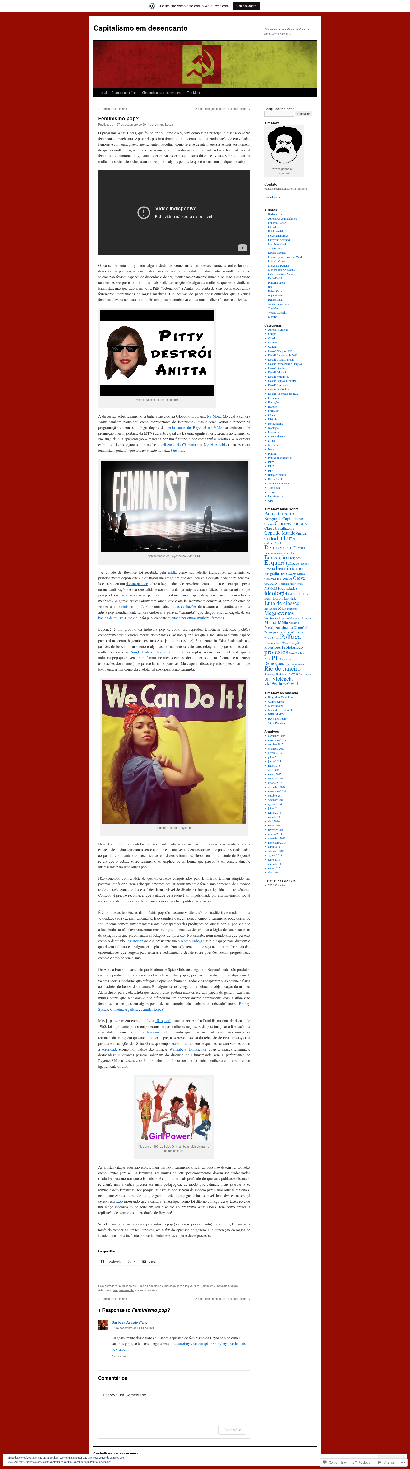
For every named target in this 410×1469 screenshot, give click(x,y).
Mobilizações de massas (276, 618)
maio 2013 (274, 868)
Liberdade (290, 598)
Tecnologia (274, 487)
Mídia (271, 440)
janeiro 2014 (275, 834)
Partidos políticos (273, 632)
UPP (271, 500)
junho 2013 (274, 864)
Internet (268, 598)
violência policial (281, 683)
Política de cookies (100, 1462)
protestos (276, 651)
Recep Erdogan (193, 940)
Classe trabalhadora (279, 528)
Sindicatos (281, 674)
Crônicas (273, 342)
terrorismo (306, 674)
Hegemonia (283, 583)
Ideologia (273, 428)
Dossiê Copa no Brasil (281, 359)
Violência (282, 678)
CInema (269, 524)
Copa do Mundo (279, 532)
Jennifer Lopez (152, 1009)
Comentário (232, 1430)
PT (275, 657)
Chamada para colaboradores (162, 92)
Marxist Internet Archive (282, 710)
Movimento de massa (300, 618)
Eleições (294, 557)
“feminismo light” (129, 606)
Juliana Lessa (164, 124)
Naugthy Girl (167, 651)
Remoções (274, 663)
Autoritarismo (279, 513)
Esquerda (276, 562)
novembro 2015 (277, 740)
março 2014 (274, 825)
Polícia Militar (271, 638)
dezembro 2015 (276, 735)
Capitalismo (292, 518)
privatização (290, 642)
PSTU (267, 659)
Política (272, 453)
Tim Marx (193, 92)
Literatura (273, 432)
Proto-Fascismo (297, 653)
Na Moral (214, 415)
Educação (273, 402)
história (270, 588)
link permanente (123, 1290)
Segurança (269, 674)
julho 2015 (274, 757)
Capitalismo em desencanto (140, 28)
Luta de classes (281, 603)
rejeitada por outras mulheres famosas (196, 617)
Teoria (271, 492)
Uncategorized (276, 496)
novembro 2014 (277, 791)
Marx (282, 608)
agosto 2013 (275, 855)
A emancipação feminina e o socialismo (222, 109)
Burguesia (273, 518)
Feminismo (208, 1286)
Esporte (272, 406)
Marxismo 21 (275, 706)
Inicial (103, 92)
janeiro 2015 (275, 782)
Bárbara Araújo (125, 1322)
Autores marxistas (278, 329)
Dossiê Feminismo (149, 1286)
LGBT (278, 598)
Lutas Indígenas (277, 436)
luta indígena (270, 608)
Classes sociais (291, 523)
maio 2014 (274, 817)
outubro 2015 (275, 744)
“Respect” (163, 1020)
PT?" (271, 462)
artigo (169, 577)
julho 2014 (274, 808)
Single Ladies (141, 651)
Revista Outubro (277, 718)
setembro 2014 (276, 800)
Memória (273, 445)
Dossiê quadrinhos (278, 389)
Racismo (283, 659)
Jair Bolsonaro (137, 940)
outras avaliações (184, 606)
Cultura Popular (274, 543)
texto (119, 1201)
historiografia (296, 583)
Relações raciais (277, 475)
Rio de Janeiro (276, 479)
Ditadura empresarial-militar (279, 552)
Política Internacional (280, 458)
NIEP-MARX (276, 714)
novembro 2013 (277, 842)
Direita (299, 548)
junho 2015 (274, 761)
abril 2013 (274, 872)
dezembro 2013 (276, 838)
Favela (269, 569)
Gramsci (287, 579)
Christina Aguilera (124, 1009)
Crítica (270, 538)
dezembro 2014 (276, 787)
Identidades (288, 588)
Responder (119, 1356)
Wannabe (176, 1049)
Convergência (276, 701)
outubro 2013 (275, 847)
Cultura (194, 1286)
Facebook (272, 197)
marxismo (292, 608)
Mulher (270, 622)
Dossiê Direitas (276, 368)
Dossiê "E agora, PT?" (281, 351)
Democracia (278, 547)
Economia (273, 398)
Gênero (272, 415)
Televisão (293, 673)
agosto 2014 (275, 804)
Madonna (153, 1031)
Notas (271, 449)
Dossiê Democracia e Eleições (285, 364)
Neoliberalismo (278, 627)
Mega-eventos (279, 612)
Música (294, 622)
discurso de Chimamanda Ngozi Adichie (195, 444)
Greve (299, 577)
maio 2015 (274, 765)
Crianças (301, 533)
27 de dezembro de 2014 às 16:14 (134, 1328)
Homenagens (275, 423)
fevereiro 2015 (276, 778)
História (272, 419)
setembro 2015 (276, 748)
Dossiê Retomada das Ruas (283, 393)
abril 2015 (274, 770)
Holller (194, 1049)
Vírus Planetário (277, 723)
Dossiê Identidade (278, 385)
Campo (272, 334)
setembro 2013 (276, 851)
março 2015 (274, 774)
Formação (273, 411)
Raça (291, 659)
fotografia (271, 573)
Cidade (272, 338)
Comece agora (246, 6)
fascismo (304, 563)
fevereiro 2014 (276, 829)
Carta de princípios (124, 92)
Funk (282, 574)
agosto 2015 (275, 753)
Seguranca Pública (278, 483)
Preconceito (271, 643)
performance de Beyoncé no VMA (195, 427)
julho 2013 (274, 859)
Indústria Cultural (227, 1286)
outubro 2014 (275, 795)
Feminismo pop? (118, 118)
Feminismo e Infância (113, 109)
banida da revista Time (115, 617)
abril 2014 (274, 821)
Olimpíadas (302, 627)
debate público (137, 583)
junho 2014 (274, 812)
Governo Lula (272, 579)
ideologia (275, 593)
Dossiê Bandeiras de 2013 (283, 355)
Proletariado (292, 647)
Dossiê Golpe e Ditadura (282, 381)
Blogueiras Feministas (280, 697)
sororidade (109, 1049)
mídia (172, 572)
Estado (294, 563)
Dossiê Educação (277, 372)
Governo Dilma (295, 574)
